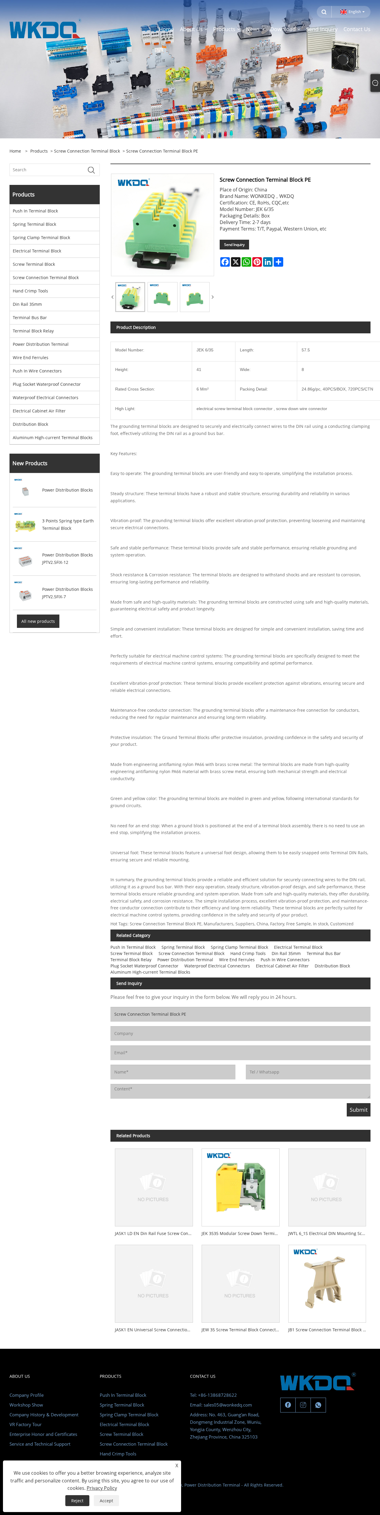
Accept (106, 1500)
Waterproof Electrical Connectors (45, 397)
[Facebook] (288, 1405)
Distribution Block (30, 424)
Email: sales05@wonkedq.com (221, 1405)
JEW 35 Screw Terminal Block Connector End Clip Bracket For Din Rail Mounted (243, 1329)
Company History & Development (44, 1415)
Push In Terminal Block (35, 211)
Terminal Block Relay (33, 331)
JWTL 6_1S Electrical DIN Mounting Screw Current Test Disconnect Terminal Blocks (329, 1233)
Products (39, 151)
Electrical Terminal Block (37, 251)
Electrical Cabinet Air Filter (39, 411)
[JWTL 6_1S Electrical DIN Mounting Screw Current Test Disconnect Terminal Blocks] (327, 1185)
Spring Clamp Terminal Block (41, 237)
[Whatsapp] (318, 1405)
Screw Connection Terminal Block (87, 151)
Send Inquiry (234, 244)
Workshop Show (26, 1405)
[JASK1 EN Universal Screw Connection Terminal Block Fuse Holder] (153, 1282)
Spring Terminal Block (34, 224)
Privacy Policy (102, 1488)
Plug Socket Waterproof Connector (47, 384)
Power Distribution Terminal (41, 344)
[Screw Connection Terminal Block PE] (130, 297)
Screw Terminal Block (34, 264)
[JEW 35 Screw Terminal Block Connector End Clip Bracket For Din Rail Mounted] (240, 1282)
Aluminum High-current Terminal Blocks (53, 437)
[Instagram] (303, 1405)
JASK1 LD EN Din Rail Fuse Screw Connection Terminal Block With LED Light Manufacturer (156, 1233)
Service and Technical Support (40, 1444)
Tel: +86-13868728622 (213, 1395)
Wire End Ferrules (30, 357)
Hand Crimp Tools (30, 291)
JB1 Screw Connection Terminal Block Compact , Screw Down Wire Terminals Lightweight (329, 1329)
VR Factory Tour (26, 1424)
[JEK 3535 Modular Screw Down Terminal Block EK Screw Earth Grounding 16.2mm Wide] (240, 1185)
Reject (77, 1500)
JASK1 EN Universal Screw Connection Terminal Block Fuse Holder (156, 1329)
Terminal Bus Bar (30, 317)
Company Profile (27, 1395)
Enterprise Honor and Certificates (43, 1434)
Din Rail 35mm (27, 304)
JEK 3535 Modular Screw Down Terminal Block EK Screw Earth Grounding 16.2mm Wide (243, 1233)
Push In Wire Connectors (37, 371)
